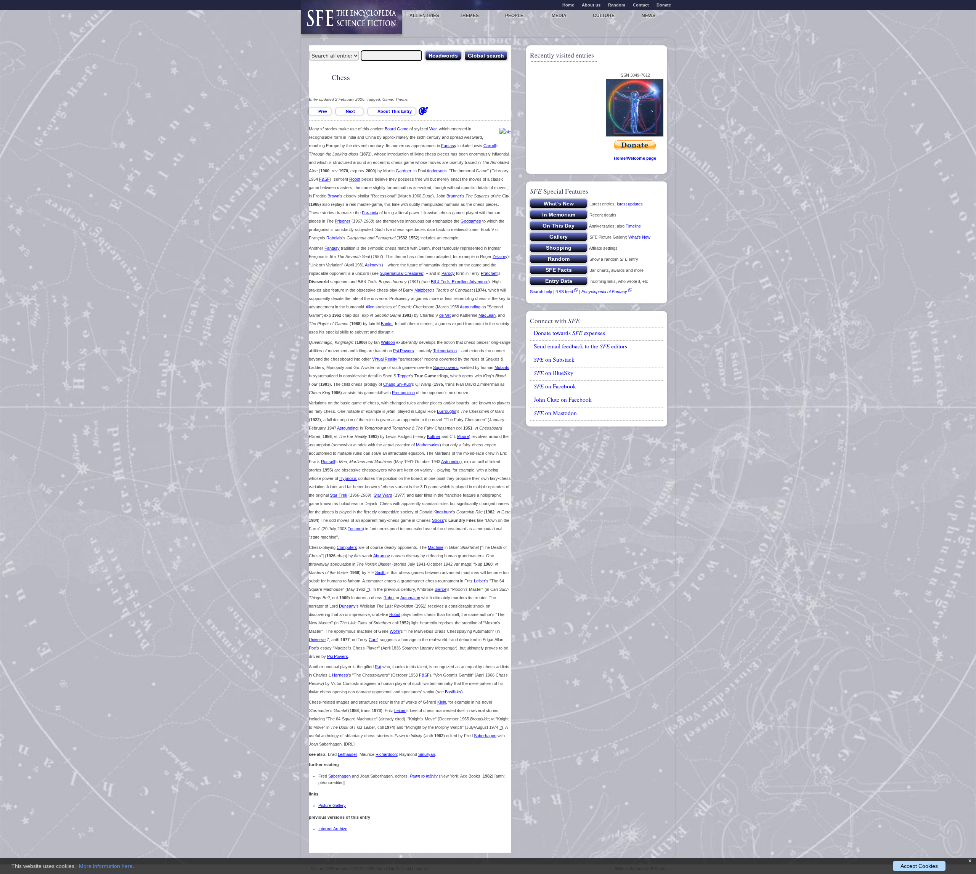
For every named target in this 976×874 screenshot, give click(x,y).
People (514, 15)
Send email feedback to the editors (580, 346)
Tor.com (355, 528)
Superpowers (445, 367)
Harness (340, 675)
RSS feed (564, 291)
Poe (312, 648)
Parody (448, 273)
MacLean (487, 315)
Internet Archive (332, 828)
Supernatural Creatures (401, 273)
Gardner (403, 170)
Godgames (471, 221)
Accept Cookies (919, 866)
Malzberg (423, 290)
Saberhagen (485, 735)
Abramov (381, 555)
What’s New (639, 237)
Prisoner (342, 221)
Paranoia (370, 212)
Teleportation (445, 350)
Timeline (633, 226)
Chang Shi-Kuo (397, 384)
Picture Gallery (332, 805)
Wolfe (395, 631)
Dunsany (347, 606)
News (648, 15)
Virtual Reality (384, 359)
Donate (664, 5)
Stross (438, 520)
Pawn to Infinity (424, 776)
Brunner (453, 196)
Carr (373, 639)
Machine (435, 547)
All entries (424, 15)
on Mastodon (555, 413)
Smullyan (426, 754)
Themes (469, 15)
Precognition (403, 392)
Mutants (501, 367)
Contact (641, 5)
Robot (354, 179)
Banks (387, 323)
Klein (441, 702)
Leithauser (347, 754)
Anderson (436, 170)
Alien (370, 307)
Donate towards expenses (569, 333)
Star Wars (383, 495)
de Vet (445, 315)
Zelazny (500, 256)
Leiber (479, 581)
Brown (333, 196)
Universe (317, 639)
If (367, 589)
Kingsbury (442, 512)
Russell (328, 461)
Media (559, 15)
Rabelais (334, 238)
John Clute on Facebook (563, 399)
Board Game (396, 129)
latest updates (630, 204)
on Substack (554, 359)
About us (591, 5)
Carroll (489, 145)
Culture (604, 15)
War (433, 129)
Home (568, 5)
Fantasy (448, 145)
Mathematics (428, 445)
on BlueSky (553, 373)
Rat (378, 666)
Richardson (386, 754)
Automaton (410, 597)
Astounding (470, 307)
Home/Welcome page (635, 158)
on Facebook (555, 386)
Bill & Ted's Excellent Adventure (459, 281)
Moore (463, 436)
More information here (106, 866)
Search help (541, 291)
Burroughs (446, 411)
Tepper (403, 376)
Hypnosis (348, 478)
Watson (388, 342)
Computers (347, 547)
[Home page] (351, 22)
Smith (380, 572)
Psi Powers (403, 350)
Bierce (440, 589)
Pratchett (489, 273)
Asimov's (373, 265)
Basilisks (453, 692)
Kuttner (433, 436)
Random (616, 5)
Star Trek (338, 495)
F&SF (324, 179)
